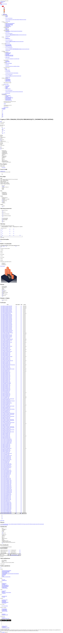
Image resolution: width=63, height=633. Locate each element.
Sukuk (6, 28)
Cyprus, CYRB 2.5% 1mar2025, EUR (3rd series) (7, 427)
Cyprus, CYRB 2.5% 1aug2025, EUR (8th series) (7, 416)
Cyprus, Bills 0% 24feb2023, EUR (5, 355)
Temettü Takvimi (7, 38)
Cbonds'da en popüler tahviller (6, 576)
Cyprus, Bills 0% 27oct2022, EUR (5, 361)
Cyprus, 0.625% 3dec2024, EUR (5, 391)
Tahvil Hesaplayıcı (8, 88)
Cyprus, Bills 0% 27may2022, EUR (5, 367)
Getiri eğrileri (7, 29)
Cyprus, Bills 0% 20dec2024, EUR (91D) (6, 329)
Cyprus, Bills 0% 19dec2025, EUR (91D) (6, 318)
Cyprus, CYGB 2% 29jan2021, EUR (6, 458)
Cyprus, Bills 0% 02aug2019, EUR (5, 424)
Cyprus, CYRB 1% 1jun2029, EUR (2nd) (6, 346)
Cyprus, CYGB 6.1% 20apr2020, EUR (6, 494)
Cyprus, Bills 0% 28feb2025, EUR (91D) (6, 327)
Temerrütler (3, 584)
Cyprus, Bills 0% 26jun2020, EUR (5, 399)
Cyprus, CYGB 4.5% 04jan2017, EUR (6, 483)
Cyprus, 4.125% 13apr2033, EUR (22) (6, 349)
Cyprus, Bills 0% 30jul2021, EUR (5, 380)
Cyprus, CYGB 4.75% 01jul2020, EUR (6, 464)
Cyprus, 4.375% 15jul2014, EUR (5, 500)
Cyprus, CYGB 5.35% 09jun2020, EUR (6, 492)
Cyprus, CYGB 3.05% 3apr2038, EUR (6, 448)
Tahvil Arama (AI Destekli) (9, 24)
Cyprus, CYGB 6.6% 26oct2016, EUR (6, 513)
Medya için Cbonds (8, 81)
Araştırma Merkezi (8, 79)
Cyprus (3, 186)
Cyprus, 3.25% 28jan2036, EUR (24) (6, 313)
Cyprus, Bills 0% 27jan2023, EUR (5, 357)
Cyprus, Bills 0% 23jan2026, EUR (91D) (6, 317)
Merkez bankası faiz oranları (9, 55)
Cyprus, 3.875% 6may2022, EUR (5, 460)
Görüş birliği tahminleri (8, 63)
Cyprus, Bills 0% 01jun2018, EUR (5, 449)
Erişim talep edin (6, 107)
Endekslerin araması (8, 52)
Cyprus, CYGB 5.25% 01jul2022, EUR (6, 466)
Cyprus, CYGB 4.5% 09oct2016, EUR (6, 485)
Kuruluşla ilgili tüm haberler (4, 524)
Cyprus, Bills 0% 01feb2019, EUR (5, 433)
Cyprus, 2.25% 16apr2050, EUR (5, 396)
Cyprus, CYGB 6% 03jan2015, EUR (6, 497)
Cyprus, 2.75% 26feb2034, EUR (5, 411)
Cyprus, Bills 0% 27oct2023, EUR (5, 344)
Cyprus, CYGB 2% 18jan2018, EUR (6, 456)
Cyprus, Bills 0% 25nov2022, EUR (5, 359)
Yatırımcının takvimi (8, 26)
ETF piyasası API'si (8, 98)
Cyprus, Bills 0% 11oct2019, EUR (5, 418)
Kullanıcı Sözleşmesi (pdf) (5, 627)
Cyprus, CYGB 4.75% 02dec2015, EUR (6, 489)
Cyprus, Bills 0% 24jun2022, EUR (5, 366)
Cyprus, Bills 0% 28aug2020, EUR (5, 394)
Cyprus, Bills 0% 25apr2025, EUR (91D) (6, 325)
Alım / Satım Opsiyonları (5, 585)
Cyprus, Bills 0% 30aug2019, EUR (5, 421)
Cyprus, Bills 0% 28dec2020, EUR (5, 388)
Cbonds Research (7, 80)
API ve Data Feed (7, 95)
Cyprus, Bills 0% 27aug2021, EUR (5, 379)
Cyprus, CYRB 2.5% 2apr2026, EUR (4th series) (7, 398)
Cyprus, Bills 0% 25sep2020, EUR (5, 393)
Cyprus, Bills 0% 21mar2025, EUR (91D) (6, 326)
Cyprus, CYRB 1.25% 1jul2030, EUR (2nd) (7, 332)
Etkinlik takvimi (7, 25)
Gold (6, 69)
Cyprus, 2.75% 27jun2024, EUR (5, 452)
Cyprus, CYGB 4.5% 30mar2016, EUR (6, 487)
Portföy (6, 16)
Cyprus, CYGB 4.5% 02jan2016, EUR (6, 488)
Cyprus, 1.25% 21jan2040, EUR (5, 392)
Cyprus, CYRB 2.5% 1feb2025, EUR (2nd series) (7, 429)
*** (2, 128)
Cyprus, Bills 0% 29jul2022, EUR (5, 365)
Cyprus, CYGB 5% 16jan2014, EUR (6, 478)
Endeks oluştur (4, 601)
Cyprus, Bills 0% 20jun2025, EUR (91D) (6, 323)
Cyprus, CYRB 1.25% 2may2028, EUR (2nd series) (8, 364)
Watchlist (6, 87)
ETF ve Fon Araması (8, 44)
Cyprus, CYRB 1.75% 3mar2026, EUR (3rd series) (8, 400)
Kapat (1, 4)
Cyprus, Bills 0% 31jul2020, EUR (5, 395)
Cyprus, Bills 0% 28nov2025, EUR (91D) (6, 319)
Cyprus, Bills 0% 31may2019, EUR (5, 428)
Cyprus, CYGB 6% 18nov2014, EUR (6, 499)
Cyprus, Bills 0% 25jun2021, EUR (5, 381)
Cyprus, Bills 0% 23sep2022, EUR (5, 362)
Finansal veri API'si (8, 99)
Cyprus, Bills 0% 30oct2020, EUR (5, 390)
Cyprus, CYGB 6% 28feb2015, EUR (6, 495)
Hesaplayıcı (3, 617)
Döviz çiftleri (7, 54)
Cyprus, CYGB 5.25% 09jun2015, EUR (6, 491)
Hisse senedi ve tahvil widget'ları (6, 592)
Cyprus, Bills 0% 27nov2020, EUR (5, 389)
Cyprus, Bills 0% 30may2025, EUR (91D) (6, 324)
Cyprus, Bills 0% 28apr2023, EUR (5, 353)
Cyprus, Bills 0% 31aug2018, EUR (5, 445)
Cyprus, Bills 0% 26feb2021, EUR (5, 386)
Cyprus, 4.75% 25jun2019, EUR (5, 461)
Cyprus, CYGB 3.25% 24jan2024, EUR (6, 453)
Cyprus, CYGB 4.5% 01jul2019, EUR (6, 463)
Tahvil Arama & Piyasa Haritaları (9, 23)
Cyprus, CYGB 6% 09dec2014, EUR (6, 498)
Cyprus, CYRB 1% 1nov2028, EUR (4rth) (6, 356)
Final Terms (3, 167)
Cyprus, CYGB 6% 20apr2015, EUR (6, 493)
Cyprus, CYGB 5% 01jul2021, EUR (6, 465)
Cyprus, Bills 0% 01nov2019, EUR (5, 417)
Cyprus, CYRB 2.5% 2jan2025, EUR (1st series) (7, 431)
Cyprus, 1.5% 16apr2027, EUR (5, 397)
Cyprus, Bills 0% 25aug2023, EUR (5, 347)
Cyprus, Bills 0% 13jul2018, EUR (5, 447)
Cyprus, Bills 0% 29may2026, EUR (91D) (6, 312)
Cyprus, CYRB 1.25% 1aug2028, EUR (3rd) (7, 360)
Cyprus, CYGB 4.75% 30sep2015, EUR (6, 490)
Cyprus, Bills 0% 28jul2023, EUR (5, 348)
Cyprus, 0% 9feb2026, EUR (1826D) (6, 383)
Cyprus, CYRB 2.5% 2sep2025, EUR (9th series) (7, 414)
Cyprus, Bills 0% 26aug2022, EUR (5, 363)
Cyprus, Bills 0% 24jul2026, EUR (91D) (6, 310)
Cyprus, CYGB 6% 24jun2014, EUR (6, 501)
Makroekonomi (7, 61)
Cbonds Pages (4, 574)
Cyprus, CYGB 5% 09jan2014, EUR (6, 479)
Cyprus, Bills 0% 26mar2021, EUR (5, 385)
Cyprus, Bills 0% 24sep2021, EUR (5, 378)
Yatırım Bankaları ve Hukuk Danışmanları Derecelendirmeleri (10, 573)
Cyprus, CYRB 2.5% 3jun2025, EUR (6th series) (7, 420)
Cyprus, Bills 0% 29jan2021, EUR (5, 387)
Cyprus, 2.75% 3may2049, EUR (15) (6, 423)
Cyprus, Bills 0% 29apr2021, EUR (5, 384)
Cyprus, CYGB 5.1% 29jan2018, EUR (6, 511)
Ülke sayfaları (4, 600)
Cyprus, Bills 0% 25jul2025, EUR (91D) (6, 322)
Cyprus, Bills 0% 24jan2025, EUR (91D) (6, 328)
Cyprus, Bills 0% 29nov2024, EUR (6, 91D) (7, 330)
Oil (5, 68)
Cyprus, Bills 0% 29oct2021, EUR (5, 377)
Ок (0, 631)
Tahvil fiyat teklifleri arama (5, 618)
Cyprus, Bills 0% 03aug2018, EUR (5, 446)
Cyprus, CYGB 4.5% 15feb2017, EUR (6, 482)
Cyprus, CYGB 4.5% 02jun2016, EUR (6, 486)
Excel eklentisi (7, 85)
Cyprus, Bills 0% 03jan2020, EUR (5, 412)
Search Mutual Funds (8, 45)
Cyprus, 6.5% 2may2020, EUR (5, 462)
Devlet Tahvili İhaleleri (5, 586)
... (2, 517)
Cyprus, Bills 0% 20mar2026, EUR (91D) (6, 315)
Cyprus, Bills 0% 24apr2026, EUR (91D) (6, 314)
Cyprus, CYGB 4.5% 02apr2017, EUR (6, 481)
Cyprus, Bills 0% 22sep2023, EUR (5, 345)
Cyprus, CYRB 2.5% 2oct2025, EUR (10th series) (7, 413)
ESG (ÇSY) (3, 575)
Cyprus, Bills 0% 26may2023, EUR (5, 352)
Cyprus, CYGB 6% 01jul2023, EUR (6, 467)
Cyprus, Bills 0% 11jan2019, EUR (5, 434)
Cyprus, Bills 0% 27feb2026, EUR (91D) (6, 316)
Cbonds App (7, 86)
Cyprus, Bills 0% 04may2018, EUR (5, 450)
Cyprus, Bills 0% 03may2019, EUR (5, 430)
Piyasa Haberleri (4, 608)
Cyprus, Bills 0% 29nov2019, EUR (5, 415)
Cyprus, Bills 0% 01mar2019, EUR (5, 432)
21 (2, 518)
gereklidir (3, 632)
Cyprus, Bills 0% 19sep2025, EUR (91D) (6, 320)
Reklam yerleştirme (4, 626)
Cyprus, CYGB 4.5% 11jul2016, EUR (6, 484)
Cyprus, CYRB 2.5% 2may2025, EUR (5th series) (7, 422)
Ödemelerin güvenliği (5, 614)
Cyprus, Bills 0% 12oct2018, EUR (5, 444)
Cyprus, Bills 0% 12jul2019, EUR (5, 425)
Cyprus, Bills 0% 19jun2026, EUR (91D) (6, 311)
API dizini (6, 96)
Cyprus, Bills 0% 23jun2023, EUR (5, 350)
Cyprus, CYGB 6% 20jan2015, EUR (6, 496)
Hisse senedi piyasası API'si (9, 97)
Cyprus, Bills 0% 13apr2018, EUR (5, 451)
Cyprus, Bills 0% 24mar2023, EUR (5, 354)
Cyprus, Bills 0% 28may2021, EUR (5, 382)
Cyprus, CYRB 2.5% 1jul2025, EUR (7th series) (7, 419)
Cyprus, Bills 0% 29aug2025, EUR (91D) (6, 321)
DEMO (5, 103)
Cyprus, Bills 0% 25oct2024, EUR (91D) (6, 331)
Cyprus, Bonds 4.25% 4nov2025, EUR (6, 459)
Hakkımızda (3, 108)
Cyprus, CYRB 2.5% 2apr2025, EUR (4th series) (7, 426)
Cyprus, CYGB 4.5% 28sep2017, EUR (6, 480)
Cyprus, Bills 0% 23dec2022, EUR (5, 358)
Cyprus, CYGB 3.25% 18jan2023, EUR (6, 455)
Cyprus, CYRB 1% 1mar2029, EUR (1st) (6, 351)
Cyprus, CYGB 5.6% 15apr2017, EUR (6, 512)
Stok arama (7, 37)
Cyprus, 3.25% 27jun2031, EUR (5, 333)
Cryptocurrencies (7, 53)
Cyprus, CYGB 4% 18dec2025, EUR (6, 457)
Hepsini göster (2, 520)
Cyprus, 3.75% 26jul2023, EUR (5, 454)
